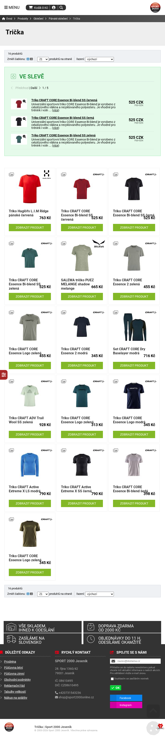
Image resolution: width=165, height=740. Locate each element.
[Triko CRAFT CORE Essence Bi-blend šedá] (134, 464)
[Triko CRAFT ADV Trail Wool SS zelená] (30, 395)
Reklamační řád (14, 685)
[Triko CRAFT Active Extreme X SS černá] (82, 464)
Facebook (125, 698)
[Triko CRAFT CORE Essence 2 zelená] (134, 257)
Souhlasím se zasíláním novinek (131, 678)
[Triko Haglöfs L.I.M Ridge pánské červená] (30, 188)
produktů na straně (60, 59)
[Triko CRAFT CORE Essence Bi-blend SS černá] (19, 126)
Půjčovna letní (13, 667)
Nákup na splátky (15, 698)
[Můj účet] (53, 7)
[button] (61, 7)
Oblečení (38, 18)
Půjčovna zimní (14, 673)
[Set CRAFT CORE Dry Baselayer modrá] (134, 326)
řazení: (80, 59)
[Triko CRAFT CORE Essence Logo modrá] (134, 395)
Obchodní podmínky (17, 679)
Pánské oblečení (58, 18)
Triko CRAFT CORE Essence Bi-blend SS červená (64, 100)
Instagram (126, 705)
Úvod (155, 7)
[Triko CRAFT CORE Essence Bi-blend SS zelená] (19, 143)
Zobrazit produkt (30, 227)
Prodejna (10, 661)
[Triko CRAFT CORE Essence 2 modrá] (82, 326)
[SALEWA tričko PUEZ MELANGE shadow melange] (82, 257)
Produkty (23, 18)
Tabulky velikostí (15, 692)
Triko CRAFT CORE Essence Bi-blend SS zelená (63, 135)
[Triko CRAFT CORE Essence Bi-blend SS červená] (19, 108)
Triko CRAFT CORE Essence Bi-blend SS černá (62, 118)
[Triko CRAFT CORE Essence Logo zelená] (30, 326)
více (55, 110)
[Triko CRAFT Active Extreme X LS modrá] (30, 464)
